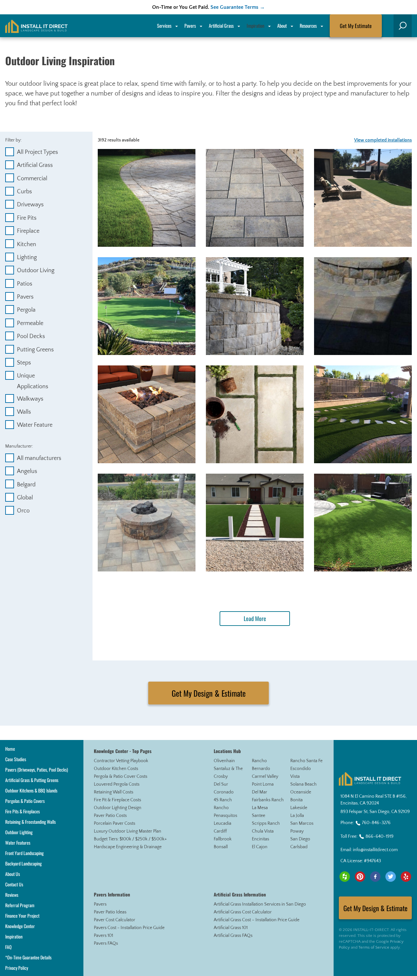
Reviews (11, 894)
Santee (258, 815)
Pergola (26, 310)
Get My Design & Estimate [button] (209, 693)
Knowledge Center (20, 926)
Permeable (30, 323)
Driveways (30, 204)
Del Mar (259, 792)
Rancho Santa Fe (306, 760)
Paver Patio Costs (110, 815)
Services (164, 25)
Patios (24, 284)
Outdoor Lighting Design (117, 807)
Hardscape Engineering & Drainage (128, 847)
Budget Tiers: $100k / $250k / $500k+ (130, 839)
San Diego (300, 839)
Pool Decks (31, 336)
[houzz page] (344, 876)
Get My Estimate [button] (356, 26)
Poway (297, 831)
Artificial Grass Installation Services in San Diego (260, 904)
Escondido (300, 768)
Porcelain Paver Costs (114, 823)
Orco (23, 511)
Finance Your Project (22, 915)
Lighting (27, 257)
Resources (308, 25)
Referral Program (20, 905)
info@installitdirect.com (375, 849)
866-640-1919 (380, 836)
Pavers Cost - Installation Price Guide (129, 927)
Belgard (26, 484)
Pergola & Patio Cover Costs (120, 776)
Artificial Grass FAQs (233, 935)
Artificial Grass (35, 165)
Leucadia (222, 823)
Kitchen (26, 244)
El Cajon (259, 847)
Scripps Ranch (266, 823)
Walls (24, 412)
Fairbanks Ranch (268, 800)
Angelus (27, 471)
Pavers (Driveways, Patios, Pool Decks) (36, 769)
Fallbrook (223, 839)
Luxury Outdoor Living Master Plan (127, 831)
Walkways (30, 399)
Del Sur (221, 784)
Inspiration (255, 25)
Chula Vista (263, 831)
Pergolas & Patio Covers (25, 800)
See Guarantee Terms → (237, 7)
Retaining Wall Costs (113, 792)
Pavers (25, 297)
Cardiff (220, 831)
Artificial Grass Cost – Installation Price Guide (256, 920)
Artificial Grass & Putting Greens (31, 779)
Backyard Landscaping (23, 863)
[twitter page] (390, 876)
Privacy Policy (16, 967)
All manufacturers (39, 458)
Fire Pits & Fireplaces (22, 811)
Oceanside (300, 792)
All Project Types (37, 152)
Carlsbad (299, 847)
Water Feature (34, 425)
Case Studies (15, 759)
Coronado (224, 792)
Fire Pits (26, 218)
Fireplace (28, 231)
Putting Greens (35, 350)
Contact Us (14, 884)
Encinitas (260, 839)
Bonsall (221, 847)
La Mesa (260, 807)
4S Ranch (223, 800)
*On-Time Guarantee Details (28, 957)
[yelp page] (406, 876)
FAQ (8, 946)
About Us (12, 873)
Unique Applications (32, 377)
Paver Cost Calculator (114, 920)
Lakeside (298, 807)
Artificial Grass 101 (231, 927)
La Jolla (297, 815)
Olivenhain (224, 760)
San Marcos (301, 823)
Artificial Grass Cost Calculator (243, 912)
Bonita (296, 800)
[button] (403, 25)
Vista (295, 776)
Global (25, 498)
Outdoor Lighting (19, 832)
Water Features (17, 842)
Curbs (24, 191)
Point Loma (263, 784)
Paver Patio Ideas (110, 912)
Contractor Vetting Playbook (121, 760)
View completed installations (383, 140)
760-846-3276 (376, 822)
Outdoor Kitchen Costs (116, 768)
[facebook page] (375, 876)
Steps (24, 363)
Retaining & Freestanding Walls (30, 821)
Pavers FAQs (106, 943)
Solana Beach (303, 784)
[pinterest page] (360, 876)
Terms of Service (373, 947)
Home (10, 748)
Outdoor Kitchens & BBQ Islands (31, 790)
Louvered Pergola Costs (116, 784)
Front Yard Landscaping (24, 853)
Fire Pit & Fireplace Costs (117, 800)
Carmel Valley (265, 776)
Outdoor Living (35, 270)
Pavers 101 (103, 935)
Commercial (32, 178)
